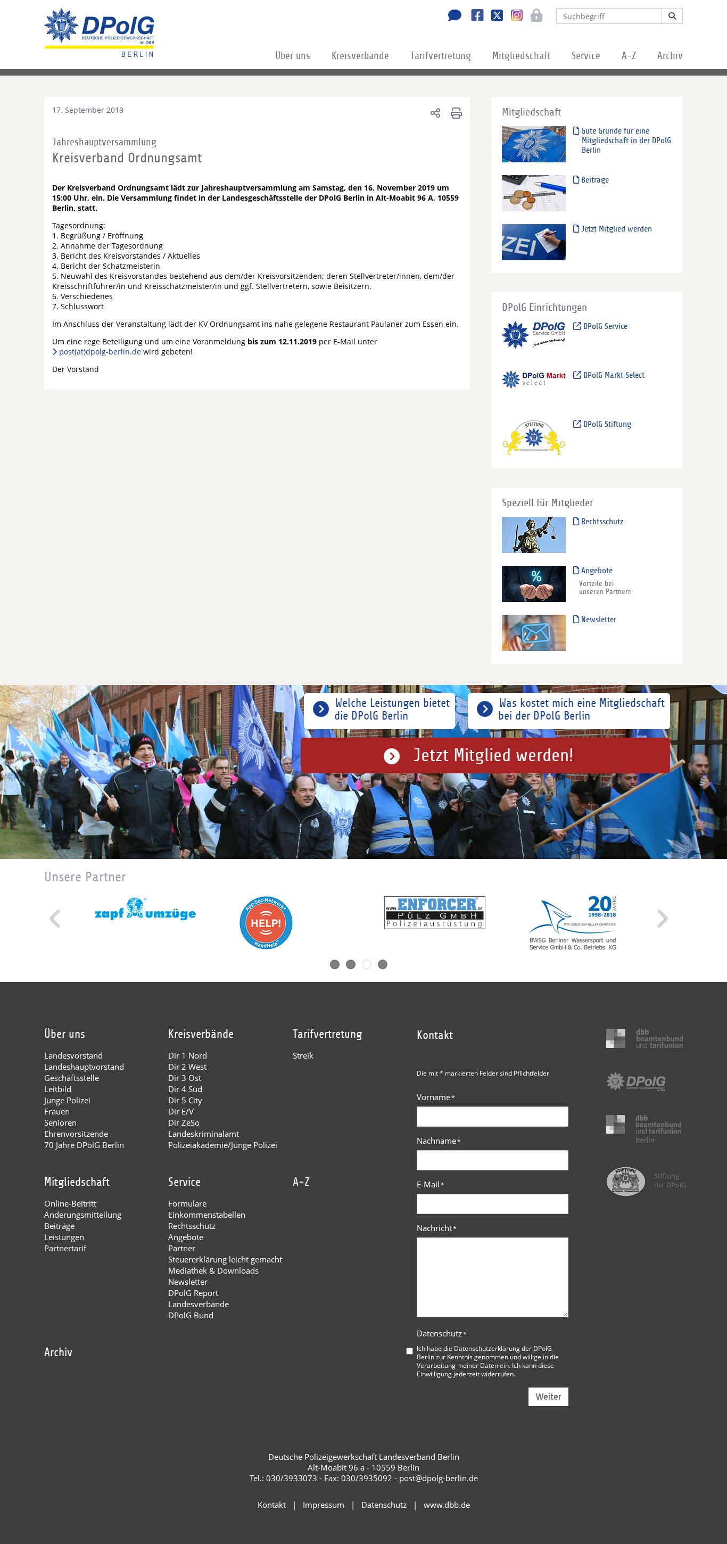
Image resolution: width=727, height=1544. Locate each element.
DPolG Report (193, 1292)
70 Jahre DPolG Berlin (84, 1145)
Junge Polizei (67, 1100)
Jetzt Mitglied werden (615, 229)
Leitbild (57, 1089)
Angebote (596, 570)
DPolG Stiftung (606, 424)
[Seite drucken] (455, 112)
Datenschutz (442, 1333)
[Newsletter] (534, 633)
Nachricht (437, 1228)
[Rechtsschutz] (534, 535)
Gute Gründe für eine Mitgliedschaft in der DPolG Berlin (625, 140)
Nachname (439, 1140)
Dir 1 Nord (187, 1055)
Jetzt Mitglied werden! (494, 755)
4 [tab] (382, 964)
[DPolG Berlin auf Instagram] (513, 15)
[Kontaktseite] (452, 16)
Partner (181, 1248)
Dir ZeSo (184, 1122)
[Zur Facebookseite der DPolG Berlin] (473, 16)
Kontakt (272, 1504)
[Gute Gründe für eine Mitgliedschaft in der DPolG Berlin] (534, 144)
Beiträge (594, 180)
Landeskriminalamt (203, 1133)
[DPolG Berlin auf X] (493, 16)
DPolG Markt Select (613, 375)
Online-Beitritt (70, 1203)
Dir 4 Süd (185, 1089)
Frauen (57, 1111)
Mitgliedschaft (521, 56)
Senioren (60, 1122)
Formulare (187, 1203)
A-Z (629, 56)
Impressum (323, 1504)
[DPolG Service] (534, 339)
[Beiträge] (534, 193)
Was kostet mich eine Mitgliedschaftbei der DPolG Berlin (581, 709)
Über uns (292, 56)
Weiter (548, 1397)
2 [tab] (351, 964)
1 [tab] (335, 964)
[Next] (661, 918)
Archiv (670, 56)
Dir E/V (181, 1111)
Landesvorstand (73, 1055)
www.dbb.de (447, 1504)
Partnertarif (65, 1248)
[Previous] (56, 918)
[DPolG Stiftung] (534, 437)
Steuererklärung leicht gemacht (225, 1259)
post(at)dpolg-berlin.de (100, 351)
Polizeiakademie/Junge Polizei (222, 1145)
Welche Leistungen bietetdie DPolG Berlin (392, 709)
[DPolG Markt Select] (534, 388)
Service (586, 56)
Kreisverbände (360, 56)
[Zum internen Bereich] (533, 16)
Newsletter (597, 619)
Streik (303, 1055)
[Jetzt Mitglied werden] (534, 242)
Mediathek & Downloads (213, 1270)
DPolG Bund (190, 1315)
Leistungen (64, 1237)
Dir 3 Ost (184, 1077)
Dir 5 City (185, 1100)
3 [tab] (366, 964)
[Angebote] (534, 584)
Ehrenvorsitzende (76, 1133)
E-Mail (430, 1184)
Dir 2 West (187, 1066)
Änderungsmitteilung (82, 1214)
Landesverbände (198, 1304)
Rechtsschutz (601, 521)
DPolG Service (604, 326)
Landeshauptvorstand (84, 1066)
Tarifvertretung (440, 56)
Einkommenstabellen (206, 1214)
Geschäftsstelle (71, 1077)
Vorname (436, 1097)
